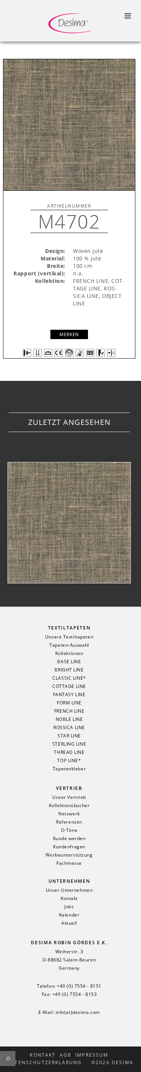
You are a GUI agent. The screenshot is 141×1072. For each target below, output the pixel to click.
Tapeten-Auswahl (69, 645)
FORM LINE (69, 703)
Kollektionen (69, 653)
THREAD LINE (69, 752)
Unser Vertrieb (69, 797)
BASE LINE (69, 662)
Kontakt (69, 899)
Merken (69, 334)
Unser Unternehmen (69, 890)
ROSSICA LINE (69, 728)
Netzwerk (69, 814)
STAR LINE (69, 736)
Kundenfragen (69, 847)
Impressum (91, 1055)
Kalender (69, 915)
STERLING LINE (69, 744)
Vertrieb (69, 788)
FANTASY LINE (69, 695)
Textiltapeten (69, 628)
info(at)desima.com (78, 1012)
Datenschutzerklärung (44, 1063)
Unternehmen (69, 881)
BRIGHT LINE (69, 670)
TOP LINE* (69, 761)
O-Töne (69, 830)
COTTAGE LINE (69, 686)
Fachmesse (69, 863)
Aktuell (69, 923)
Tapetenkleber (69, 769)
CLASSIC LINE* (69, 678)
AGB (65, 1055)
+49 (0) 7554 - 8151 (79, 986)
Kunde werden (69, 839)
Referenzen (69, 822)
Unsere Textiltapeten (69, 637)
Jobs (69, 907)
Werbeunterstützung (68, 855)
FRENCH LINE (69, 711)
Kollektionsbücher (69, 806)
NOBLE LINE (69, 719)
